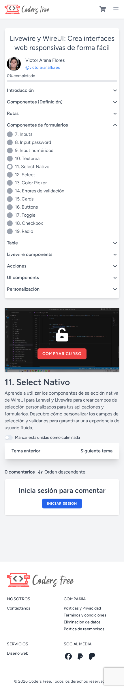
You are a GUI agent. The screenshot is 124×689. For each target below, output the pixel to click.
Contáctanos (18, 608)
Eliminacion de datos (82, 622)
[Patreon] (92, 656)
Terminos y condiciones (85, 615)
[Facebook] (68, 656)
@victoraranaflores (42, 67)
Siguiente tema (96, 451)
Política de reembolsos (84, 629)
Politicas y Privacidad (82, 608)
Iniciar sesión (62, 504)
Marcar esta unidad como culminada (47, 437)
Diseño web (17, 653)
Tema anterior (26, 451)
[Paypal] (80, 656)
